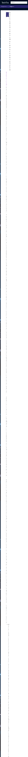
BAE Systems (6, 79)
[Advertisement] (14, 36)
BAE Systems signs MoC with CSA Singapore (9, 41)
